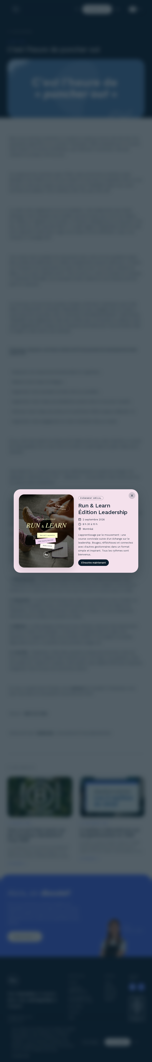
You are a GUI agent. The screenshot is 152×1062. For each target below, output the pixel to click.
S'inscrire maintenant (93, 562)
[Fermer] (132, 495)
